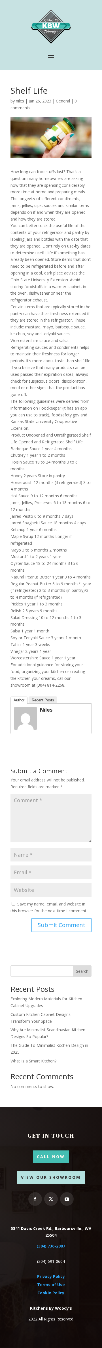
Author (19, 700)
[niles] (25, 726)
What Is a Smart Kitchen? (33, 1061)
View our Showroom (51, 1177)
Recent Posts (43, 700)
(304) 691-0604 (51, 1261)
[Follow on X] (51, 1199)
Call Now (51, 1156)
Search (82, 971)
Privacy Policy (51, 1276)
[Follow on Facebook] (35, 1199)
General (63, 101)
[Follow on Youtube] (67, 1199)
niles (20, 101)
